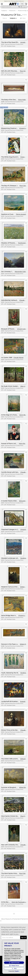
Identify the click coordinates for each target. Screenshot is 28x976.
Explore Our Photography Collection (14, 1)
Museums (12, 10)
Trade (22, 3)
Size (4, 18)
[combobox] (9, 7)
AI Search (24, 6)
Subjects (4, 10)
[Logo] (14, 4)
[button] (14, 1)
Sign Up (23, 937)
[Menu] (2, 4)
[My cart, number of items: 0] (26, 4)
